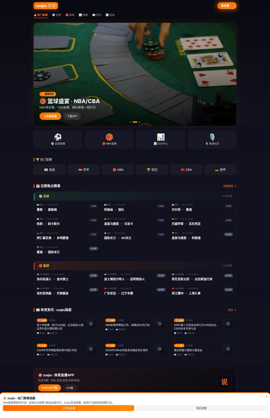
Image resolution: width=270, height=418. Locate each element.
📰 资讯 (96, 14)
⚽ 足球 (56, 14)
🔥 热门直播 (41, 14)
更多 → (232, 309)
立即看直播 (50, 116)
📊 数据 (83, 14)
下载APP (72, 116)
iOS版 (69, 387)
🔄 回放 (110, 14)
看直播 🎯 (227, 5)
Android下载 (49, 387)
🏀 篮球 (69, 14)
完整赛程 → (229, 185)
